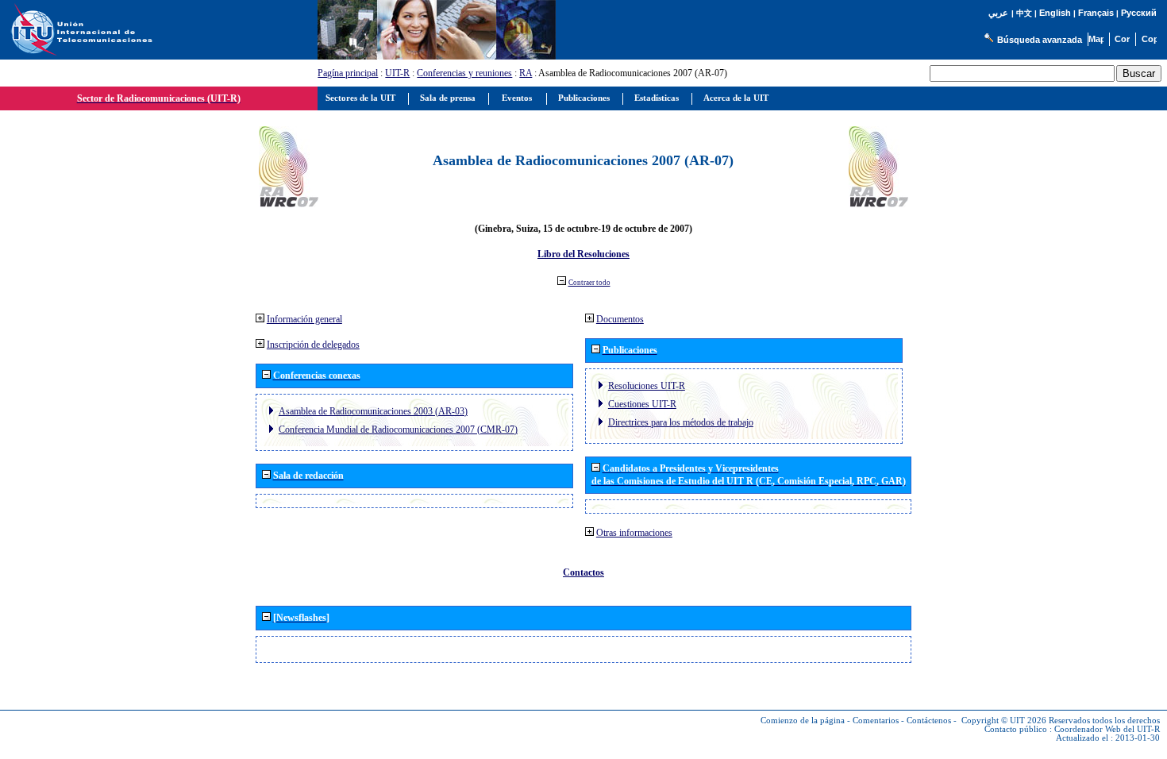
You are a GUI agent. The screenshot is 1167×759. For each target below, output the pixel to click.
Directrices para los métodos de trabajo (680, 422)
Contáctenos (929, 720)
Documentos (620, 319)
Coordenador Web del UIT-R (1107, 729)
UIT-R (397, 73)
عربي (998, 13)
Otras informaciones (634, 532)
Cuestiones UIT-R (642, 404)
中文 (1024, 13)
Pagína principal (348, 73)
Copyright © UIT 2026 (1003, 720)
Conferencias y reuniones (464, 73)
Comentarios (876, 720)
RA (525, 73)
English (1055, 12)
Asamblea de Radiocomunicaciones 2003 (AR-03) (373, 411)
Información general (304, 319)
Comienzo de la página (803, 720)
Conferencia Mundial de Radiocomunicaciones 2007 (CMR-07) (398, 429)
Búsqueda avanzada (1039, 39)
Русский (1139, 12)
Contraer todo (589, 283)
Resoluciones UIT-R (646, 385)
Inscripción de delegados (313, 344)
